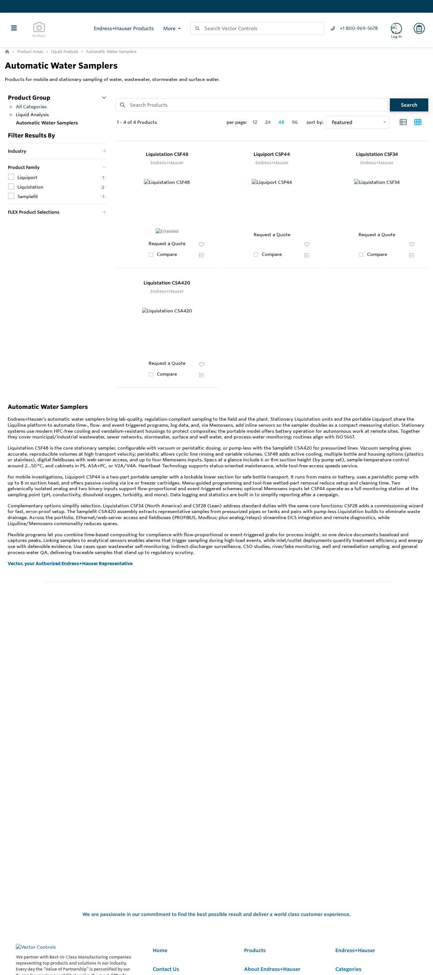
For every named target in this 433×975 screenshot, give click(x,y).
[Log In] (396, 28)
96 (295, 122)
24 (268, 122)
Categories (348, 969)
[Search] (196, 28)
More (170, 28)
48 (281, 122)
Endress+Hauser (355, 950)
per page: (237, 122)
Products (255, 950)
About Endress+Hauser (272, 969)
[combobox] (257, 28)
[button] (201, 255)
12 (255, 122)
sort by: (315, 122)
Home (160, 950)
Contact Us (166, 969)
